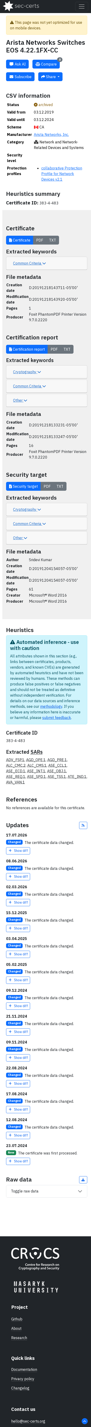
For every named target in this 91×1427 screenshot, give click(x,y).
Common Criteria (27, 263)
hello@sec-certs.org (28, 1421)
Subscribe (23, 76)
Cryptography (25, 372)
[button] (83, 825)
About (16, 1328)
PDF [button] (39, 240)
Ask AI (20, 64)
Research (19, 1337)
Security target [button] (25, 486)
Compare (50, 63)
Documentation (24, 1369)
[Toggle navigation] (81, 6)
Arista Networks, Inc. (51, 134)
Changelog (20, 1388)
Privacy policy (22, 1378)
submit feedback (56, 717)
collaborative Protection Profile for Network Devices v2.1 (61, 174)
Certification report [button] (28, 349)
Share (51, 76)
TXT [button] (52, 240)
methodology (51, 706)
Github (16, 1319)
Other (18, 400)
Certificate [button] (21, 240)
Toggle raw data (24, 1191)
